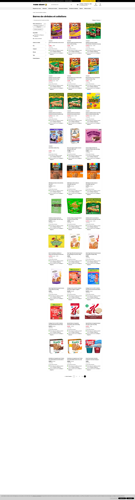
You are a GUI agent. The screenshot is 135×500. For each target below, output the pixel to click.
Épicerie (81, 8)
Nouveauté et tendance (63, 8)
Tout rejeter (130, 498)
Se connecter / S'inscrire (90, 1)
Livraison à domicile (37, 29)
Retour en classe (87, 8)
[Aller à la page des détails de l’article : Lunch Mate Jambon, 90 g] (56, 144)
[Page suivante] (85, 376)
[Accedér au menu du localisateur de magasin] (78, 4)
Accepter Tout (122, 498)
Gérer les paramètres (113, 498)
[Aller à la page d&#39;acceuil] (40, 5)
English (98, 1)
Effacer (45, 23)
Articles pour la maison (52, 8)
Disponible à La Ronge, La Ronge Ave (39, 26)
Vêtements (45, 8)
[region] (39, 201)
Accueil (34, 12)
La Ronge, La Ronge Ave (85, 3)
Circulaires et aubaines (73, 8)
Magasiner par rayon (37, 8)
